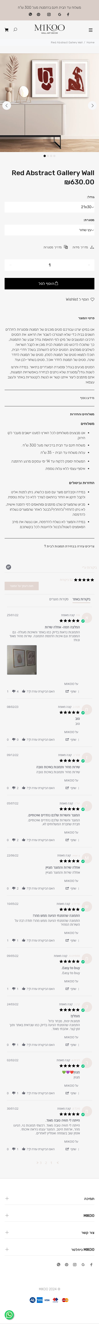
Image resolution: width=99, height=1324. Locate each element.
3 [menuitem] (41, 1163)
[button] (72, 691)
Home (90, 42)
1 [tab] (45, 156)
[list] (43, 661)
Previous (6, 105)
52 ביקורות (66, 580)
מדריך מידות (80, 247)
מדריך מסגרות (53, 247)
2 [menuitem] (46, 1163)
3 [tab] (51, 156)
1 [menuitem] (51, 1163)
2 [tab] (48, 156)
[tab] (81, 600)
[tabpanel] (49, 102)
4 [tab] (54, 156)
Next (92, 105)
